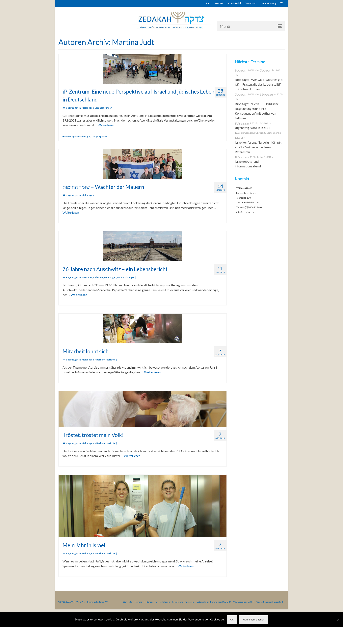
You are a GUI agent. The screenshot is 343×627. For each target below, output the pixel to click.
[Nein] (338, 620)
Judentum (98, 277)
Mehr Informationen (253, 619)
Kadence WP (102, 602)
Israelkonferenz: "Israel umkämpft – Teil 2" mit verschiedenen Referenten (258, 147)
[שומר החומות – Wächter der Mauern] (142, 164)
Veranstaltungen (103, 107)
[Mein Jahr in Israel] (142, 506)
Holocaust (87, 277)
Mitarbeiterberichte (105, 359)
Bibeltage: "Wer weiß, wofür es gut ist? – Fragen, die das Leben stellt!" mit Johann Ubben (258, 84)
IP (89, 136)
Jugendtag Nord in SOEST (252, 127)
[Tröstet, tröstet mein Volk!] (142, 409)
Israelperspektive (99, 136)
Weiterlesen (106, 125)
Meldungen (88, 107)
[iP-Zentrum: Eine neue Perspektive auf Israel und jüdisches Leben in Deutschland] (142, 69)
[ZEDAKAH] (171, 20)
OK (232, 619)
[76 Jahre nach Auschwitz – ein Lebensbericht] (142, 246)
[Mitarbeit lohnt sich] (142, 328)
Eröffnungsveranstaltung (76, 136)
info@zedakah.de (245, 212)
